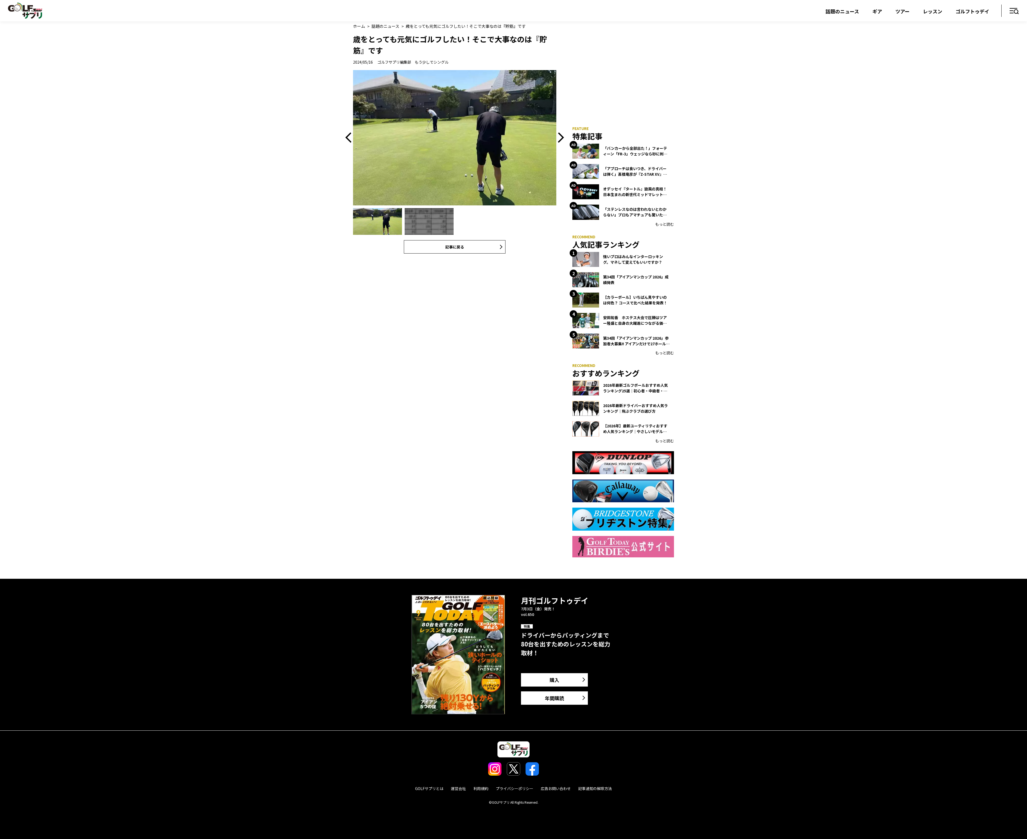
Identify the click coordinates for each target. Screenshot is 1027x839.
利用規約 (480, 788)
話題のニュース (842, 11)
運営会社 (458, 788)
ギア (877, 11)
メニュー (1014, 11)
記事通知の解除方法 (595, 788)
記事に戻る (454, 247)
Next (559, 137)
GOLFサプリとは (429, 788)
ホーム (359, 26)
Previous (350, 137)
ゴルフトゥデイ (972, 11)
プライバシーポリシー (514, 788)
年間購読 (554, 698)
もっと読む (664, 224)
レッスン (932, 11)
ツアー (902, 11)
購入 (554, 679)
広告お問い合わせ (556, 788)
